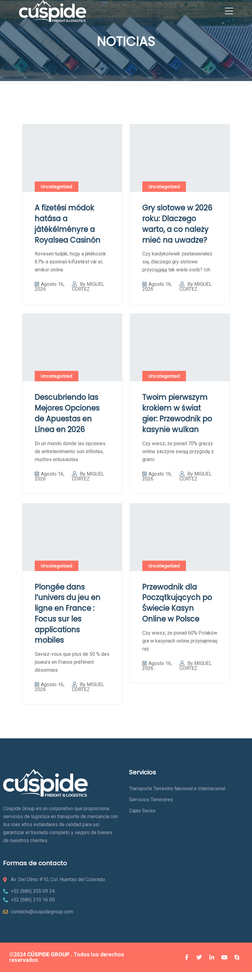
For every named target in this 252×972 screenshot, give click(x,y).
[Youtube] (224, 957)
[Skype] (236, 957)
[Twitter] (199, 957)
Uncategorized (56, 187)
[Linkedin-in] (211, 957)
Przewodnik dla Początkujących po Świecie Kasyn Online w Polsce (177, 603)
